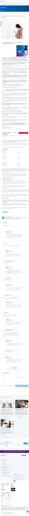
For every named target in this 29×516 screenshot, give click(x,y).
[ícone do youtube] (3, 500)
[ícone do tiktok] (2, 498)
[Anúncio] (22, 51)
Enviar (25, 443)
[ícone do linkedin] (2, 501)
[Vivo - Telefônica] (23, 455)
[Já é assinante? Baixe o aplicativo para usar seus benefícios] (13, 488)
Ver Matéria (5, 416)
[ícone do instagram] (3, 498)
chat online (4, 471)
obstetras (15, 203)
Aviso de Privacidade (11, 385)
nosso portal (14, 207)
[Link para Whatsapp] (27, 511)
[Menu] (27, 1)
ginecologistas (19, 203)
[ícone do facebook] (2, 500)
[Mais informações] (14, 481)
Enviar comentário (21, 385)
